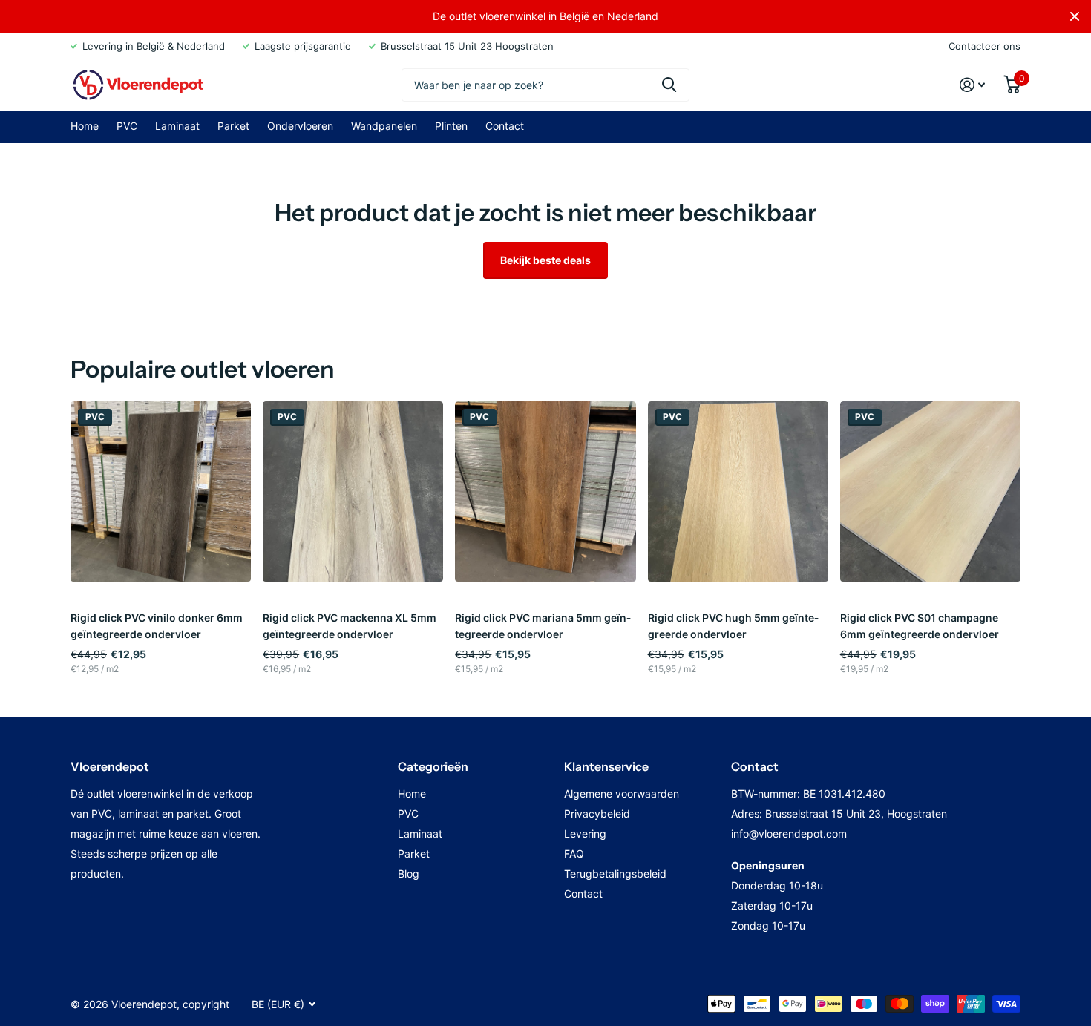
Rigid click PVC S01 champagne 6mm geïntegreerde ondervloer (919, 625)
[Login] (973, 85)
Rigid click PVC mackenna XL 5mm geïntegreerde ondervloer (349, 625)
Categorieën (433, 766)
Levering (585, 833)
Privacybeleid (597, 813)
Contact (504, 125)
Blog (408, 873)
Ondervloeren (300, 125)
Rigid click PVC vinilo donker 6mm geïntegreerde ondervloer (157, 625)
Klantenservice (606, 766)
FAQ (574, 853)
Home (85, 125)
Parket (233, 125)
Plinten (451, 125)
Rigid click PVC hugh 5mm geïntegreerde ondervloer (733, 625)
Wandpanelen (384, 125)
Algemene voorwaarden (621, 793)
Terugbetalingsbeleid (615, 873)
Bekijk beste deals (545, 260)
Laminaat (177, 125)
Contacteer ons (984, 46)
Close (1074, 16)
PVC (127, 125)
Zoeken (669, 85)
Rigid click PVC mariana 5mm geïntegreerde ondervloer (543, 625)
